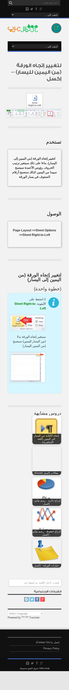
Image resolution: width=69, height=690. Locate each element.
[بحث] (10, 3)
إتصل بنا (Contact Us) (47, 642)
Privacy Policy (51, 648)
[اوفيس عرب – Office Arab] (34, 30)
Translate (34, 617)
